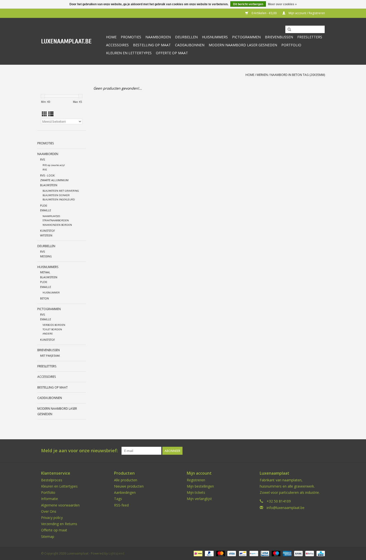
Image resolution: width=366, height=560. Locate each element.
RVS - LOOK (47, 175)
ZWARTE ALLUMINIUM (54, 180)
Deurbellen (186, 37)
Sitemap (47, 536)
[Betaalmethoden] (197, 553)
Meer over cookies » (282, 4)
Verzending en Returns (59, 523)
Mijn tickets (196, 492)
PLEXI (43, 205)
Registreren (196, 480)
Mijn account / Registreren (306, 13)
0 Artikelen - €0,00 (264, 13)
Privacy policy (52, 517)
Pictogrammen (246, 37)
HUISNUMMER (51, 292)
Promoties (131, 37)
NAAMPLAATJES (51, 216)
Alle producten (125, 480)
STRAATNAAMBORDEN (56, 220)
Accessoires (117, 45)
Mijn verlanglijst (199, 498)
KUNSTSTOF (47, 230)
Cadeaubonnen (189, 45)
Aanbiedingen (125, 492)
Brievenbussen (279, 37)
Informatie (49, 498)
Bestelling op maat (152, 45)
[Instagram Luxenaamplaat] (321, 451)
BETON (44, 298)
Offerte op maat (172, 53)
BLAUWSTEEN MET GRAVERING (61, 190)
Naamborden (158, 37)
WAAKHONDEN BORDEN (57, 224)
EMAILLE (45, 210)
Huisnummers (215, 37)
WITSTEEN (46, 235)
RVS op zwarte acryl (54, 165)
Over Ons (48, 511)
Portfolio (291, 45)
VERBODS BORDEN (54, 325)
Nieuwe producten (129, 486)
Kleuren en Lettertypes (59, 486)
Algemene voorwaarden (60, 505)
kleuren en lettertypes (129, 53)
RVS (42, 159)
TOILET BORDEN (52, 329)
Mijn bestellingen (200, 486)
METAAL (45, 272)
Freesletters (309, 37)
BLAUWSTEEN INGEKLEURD (59, 199)
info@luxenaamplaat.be (286, 507)
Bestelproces (51, 480)
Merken (262, 75)
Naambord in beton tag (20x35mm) (297, 75)
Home (111, 37)
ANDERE (48, 333)
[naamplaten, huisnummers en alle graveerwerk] (71, 41)
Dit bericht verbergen (248, 4)
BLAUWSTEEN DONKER (56, 195)
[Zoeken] (289, 29)
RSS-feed (121, 505)
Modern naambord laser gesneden (243, 45)
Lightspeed (116, 553)
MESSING (46, 256)
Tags (118, 498)
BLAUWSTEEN (48, 185)
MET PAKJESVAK (50, 355)
